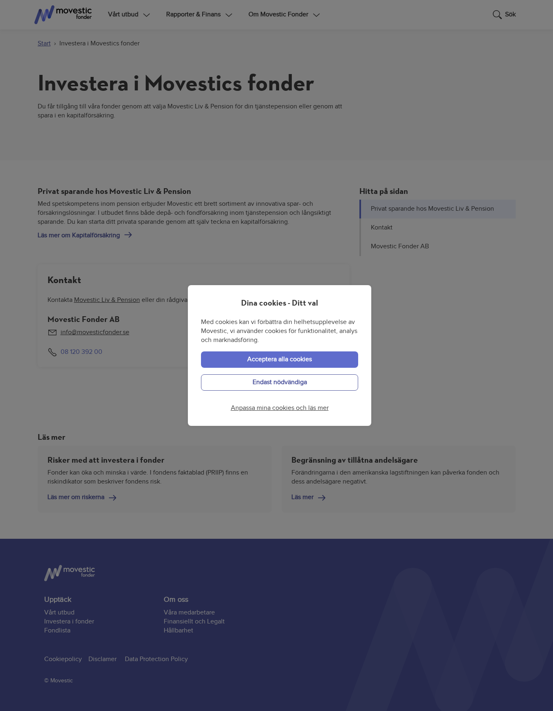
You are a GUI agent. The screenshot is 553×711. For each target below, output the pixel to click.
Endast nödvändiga (280, 382)
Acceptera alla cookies (279, 359)
